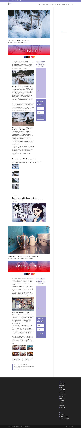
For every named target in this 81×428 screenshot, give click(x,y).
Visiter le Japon (42, 4)
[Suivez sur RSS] (34, 57)
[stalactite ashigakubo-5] (15, 181)
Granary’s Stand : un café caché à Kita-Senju (23, 256)
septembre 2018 (63, 394)
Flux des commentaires (64, 418)
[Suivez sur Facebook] (25, 57)
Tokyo (19, 42)
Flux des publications (64, 416)
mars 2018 (62, 405)
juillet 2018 (62, 398)
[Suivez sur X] (27, 57)
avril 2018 (62, 403)
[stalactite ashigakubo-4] (15, 188)
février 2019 (62, 389)
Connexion (62, 414)
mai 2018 (62, 402)
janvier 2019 (62, 391)
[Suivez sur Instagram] (32, 57)
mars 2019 (62, 387)
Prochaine (15, 195)
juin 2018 (62, 400)
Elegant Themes (15, 426)
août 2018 (62, 396)
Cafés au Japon (21, 258)
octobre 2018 (62, 392)
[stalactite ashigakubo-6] (15, 175)
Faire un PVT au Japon (51, 4)
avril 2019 (62, 385)
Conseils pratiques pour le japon (64, 4)
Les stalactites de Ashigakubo (18, 40)
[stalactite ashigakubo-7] (15, 168)
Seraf (11, 42)
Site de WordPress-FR (64, 420)
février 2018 (62, 407)
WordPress (27, 426)
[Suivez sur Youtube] (29, 57)
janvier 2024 (62, 383)
